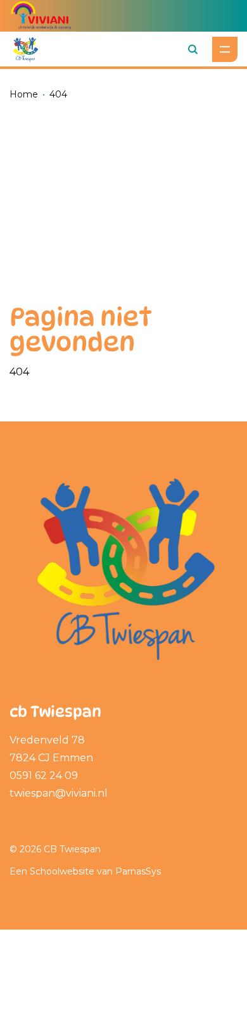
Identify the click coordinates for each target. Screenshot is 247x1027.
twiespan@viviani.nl (59, 793)
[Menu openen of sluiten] (225, 49)
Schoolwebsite (62, 871)
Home (24, 94)
